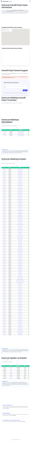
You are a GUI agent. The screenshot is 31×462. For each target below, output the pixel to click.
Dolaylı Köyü (20, 225)
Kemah (11, 371)
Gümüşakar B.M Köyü (20, 236)
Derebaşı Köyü (20, 220)
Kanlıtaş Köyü (20, 253)
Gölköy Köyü (20, 233)
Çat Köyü (20, 207)
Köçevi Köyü (20, 271)
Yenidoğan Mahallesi (21, 135)
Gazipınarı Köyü (20, 229)
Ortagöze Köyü (20, 289)
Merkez (11, 367)
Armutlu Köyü (20, 181)
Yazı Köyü (20, 323)
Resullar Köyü (20, 294)
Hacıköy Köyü (20, 242)
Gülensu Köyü (20, 235)
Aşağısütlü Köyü (20, 185)
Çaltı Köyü (20, 203)
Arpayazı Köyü (20, 182)
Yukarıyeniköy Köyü (20, 331)
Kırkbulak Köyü (20, 265)
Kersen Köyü (20, 261)
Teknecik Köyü (20, 309)
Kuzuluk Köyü (20, 272)
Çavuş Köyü (20, 211)
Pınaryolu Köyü (20, 293)
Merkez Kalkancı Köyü (20, 282)
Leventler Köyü (20, 276)
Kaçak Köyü (20, 246)
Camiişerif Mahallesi (21, 131)
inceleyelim (7, 408)
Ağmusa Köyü (20, 169)
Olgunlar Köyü (20, 286)
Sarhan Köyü (20, 298)
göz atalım (14, 415)
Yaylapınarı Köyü (20, 322)
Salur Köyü (20, 297)
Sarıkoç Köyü (20, 301)
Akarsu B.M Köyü (20, 170)
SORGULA (25, 90)
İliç (10, 370)
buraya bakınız (23, 421)
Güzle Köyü (20, 240)
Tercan (11, 377)
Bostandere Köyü (20, 199)
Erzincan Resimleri (6, 413)
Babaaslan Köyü (20, 192)
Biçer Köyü (20, 198)
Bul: (16, 127)
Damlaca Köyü (20, 218)
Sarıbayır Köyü (20, 300)
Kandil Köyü (20, 251)
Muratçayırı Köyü (20, 283)
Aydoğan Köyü (20, 191)
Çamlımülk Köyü (20, 206)
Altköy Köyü (20, 178)
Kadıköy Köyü (20, 247)
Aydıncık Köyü (20, 189)
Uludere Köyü (20, 318)
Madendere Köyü (20, 278)
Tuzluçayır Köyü (20, 313)
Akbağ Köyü (20, 171)
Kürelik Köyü (20, 273)
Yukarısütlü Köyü (20, 330)
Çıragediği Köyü (20, 213)
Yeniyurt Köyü (20, 327)
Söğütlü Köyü (20, 304)
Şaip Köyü (20, 308)
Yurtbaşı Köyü (20, 333)
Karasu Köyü (20, 254)
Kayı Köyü (20, 257)
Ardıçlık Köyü (20, 180)
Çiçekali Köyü (20, 214)
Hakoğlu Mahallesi (21, 132)
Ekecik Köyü (20, 227)
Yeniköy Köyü (20, 326)
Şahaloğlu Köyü (20, 305)
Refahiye (11, 375)
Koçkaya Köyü (20, 268)
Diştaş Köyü (20, 221)
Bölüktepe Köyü (20, 200)
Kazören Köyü (20, 258)
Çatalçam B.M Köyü (20, 210)
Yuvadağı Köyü (20, 334)
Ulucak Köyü (20, 316)
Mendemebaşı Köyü (20, 279)
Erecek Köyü (20, 228)
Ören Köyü (20, 290)
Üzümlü (11, 378)
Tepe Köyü (20, 311)
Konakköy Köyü (20, 269)
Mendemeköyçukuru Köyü (20, 280)
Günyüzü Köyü (20, 238)
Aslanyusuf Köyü (20, 184)
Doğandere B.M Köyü (20, 224)
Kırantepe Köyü (20, 262)
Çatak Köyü (20, 209)
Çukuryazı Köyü (20, 217)
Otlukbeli (10, 374)
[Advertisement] (15, 19)
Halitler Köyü (20, 243)
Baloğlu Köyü (20, 195)
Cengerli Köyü (20, 202)
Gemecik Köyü (20, 231)
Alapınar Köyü (20, 177)
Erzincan (4, 131)
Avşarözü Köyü (20, 188)
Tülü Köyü (20, 315)
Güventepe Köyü (20, 239)
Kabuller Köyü (20, 244)
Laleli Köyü (20, 275)
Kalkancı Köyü (20, 249)
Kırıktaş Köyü (20, 264)
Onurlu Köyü (20, 287)
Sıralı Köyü (20, 302)
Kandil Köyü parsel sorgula (10, 12)
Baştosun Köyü (20, 196)
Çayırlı (11, 368)
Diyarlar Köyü (20, 222)
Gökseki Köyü (20, 232)
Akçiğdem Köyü (20, 173)
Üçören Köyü (20, 319)
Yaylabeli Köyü (20, 320)
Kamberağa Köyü (20, 250)
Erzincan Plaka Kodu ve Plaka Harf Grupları (11, 420)
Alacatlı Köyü (20, 174)
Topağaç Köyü (20, 312)
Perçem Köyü (20, 291)
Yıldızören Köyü (20, 329)
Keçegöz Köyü (20, 260)
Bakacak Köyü (20, 193)
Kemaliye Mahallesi (21, 134)
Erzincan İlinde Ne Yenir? (8, 405)
